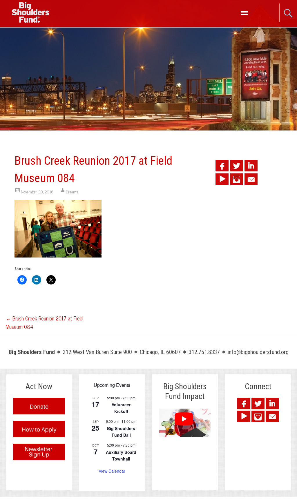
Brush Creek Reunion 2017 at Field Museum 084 (44, 322)
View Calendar (112, 471)
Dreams (72, 191)
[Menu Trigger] (244, 12)
